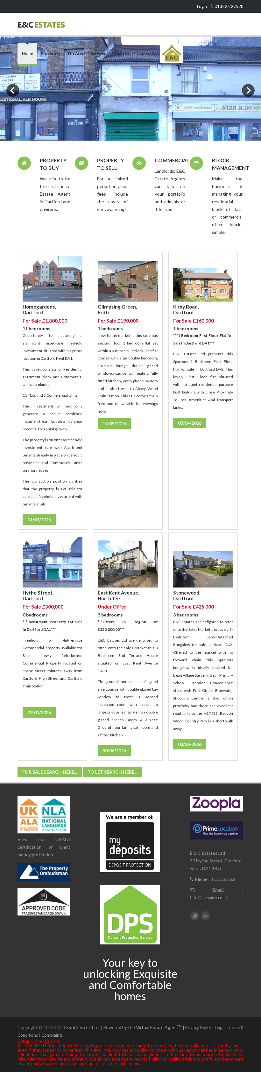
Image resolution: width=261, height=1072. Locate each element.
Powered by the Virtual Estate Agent (144, 1027)
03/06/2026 (189, 744)
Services (98, 53)
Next (248, 90)
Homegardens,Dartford (39, 309)
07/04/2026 (189, 423)
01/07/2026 (39, 519)
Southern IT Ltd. (82, 1027)
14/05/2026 (114, 423)
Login (202, 6)
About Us (121, 53)
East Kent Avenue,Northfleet (118, 595)
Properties (50, 53)
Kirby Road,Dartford (186, 309)
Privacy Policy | (200, 1027)
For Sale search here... (49, 772)
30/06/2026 (114, 750)
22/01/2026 (39, 712)
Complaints (52, 1035)
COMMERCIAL (172, 160)
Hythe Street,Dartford (38, 595)
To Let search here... (112, 772)
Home (27, 53)
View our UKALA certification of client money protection (44, 847)
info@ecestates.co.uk (209, 897)
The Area (75, 53)
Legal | (221, 1027)
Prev (12, 90)
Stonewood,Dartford (186, 595)
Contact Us (147, 53)
